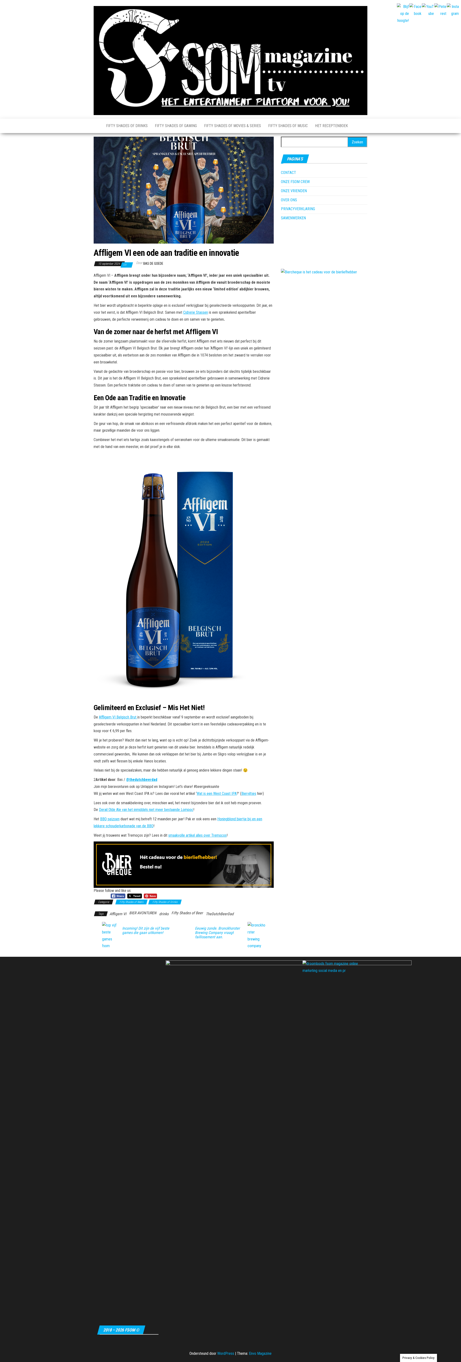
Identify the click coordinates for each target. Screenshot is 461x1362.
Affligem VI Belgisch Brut (118, 717)
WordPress (225, 1353)
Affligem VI (117, 914)
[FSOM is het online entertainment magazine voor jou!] (96, 126)
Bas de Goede (153, 263)
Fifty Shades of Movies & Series (232, 125)
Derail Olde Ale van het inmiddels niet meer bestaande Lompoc (146, 809)
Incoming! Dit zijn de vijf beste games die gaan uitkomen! (145, 930)
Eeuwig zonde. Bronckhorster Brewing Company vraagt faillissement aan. (217, 932)
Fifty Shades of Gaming (176, 125)
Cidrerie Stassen (195, 312)
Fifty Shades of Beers (131, 902)
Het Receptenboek (331, 125)
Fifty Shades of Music (288, 125)
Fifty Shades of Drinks (127, 125)
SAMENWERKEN (293, 218)
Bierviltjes (248, 793)
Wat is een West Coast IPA (217, 793)
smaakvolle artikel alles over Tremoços (197, 835)
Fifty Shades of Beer (187, 913)
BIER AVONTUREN (142, 913)
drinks (164, 914)
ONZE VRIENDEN (294, 191)
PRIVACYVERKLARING (298, 209)
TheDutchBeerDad (220, 914)
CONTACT (288, 172)
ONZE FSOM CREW (295, 181)
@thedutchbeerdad (141, 779)
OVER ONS (289, 200)
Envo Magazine (260, 1353)
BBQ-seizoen (110, 819)
